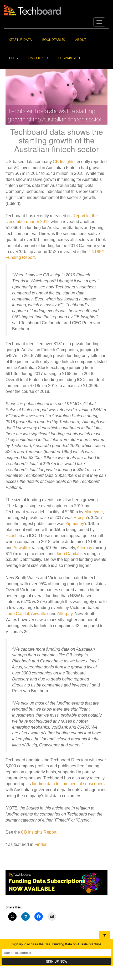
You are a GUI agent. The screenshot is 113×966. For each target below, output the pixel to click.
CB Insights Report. (39, 832)
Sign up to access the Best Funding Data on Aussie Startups (56, 944)
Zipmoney (74, 523)
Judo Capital (67, 553)
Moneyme (93, 512)
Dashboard (38, 58)
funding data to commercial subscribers (68, 783)
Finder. (40, 844)
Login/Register (70, 58)
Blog (13, 58)
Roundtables (53, 39)
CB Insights (63, 161)
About (80, 39)
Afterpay (84, 547)
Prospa (80, 517)
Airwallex (22, 547)
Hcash (12, 535)
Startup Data (20, 39)
